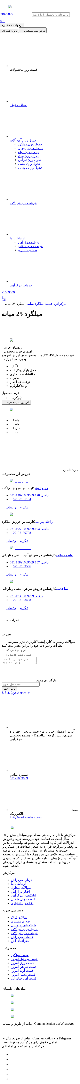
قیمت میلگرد (20, 955)
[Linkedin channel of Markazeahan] (12, 1074)
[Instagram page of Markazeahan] (12, 1069)
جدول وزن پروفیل (30, 148)
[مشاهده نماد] (40, 996)
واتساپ (11, 507)
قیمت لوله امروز (22, 970)
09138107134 (22, 499)
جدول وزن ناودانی (30, 167)
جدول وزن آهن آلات (24, 929)
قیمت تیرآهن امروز (24, 966)
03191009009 (19, 778)
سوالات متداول (21, 887)
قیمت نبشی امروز (23, 974)
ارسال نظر (9, 688)
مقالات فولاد (19, 917)
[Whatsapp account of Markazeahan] (12, 1064)
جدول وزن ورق (28, 156)
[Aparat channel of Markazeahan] (12, 1079)
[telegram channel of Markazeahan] (12, 1059)
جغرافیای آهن (20, 941)
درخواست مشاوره (12, 25)
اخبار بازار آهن (20, 891)
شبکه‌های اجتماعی (23, 925)
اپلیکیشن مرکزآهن (23, 895)
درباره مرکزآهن (28, 242)
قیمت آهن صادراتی (24, 978)
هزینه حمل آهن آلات (24, 933)
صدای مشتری (27, 250)
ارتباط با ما (18, 883)
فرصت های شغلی (30, 246)
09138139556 (22, 566)
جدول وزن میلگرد (30, 144)
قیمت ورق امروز (22, 963)
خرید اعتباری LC (22, 903)
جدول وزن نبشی (29, 163)
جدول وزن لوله (28, 152)
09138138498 (22, 599)
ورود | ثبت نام (9, 30)
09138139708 (22, 532)
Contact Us (16, 693)
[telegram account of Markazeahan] (12, 1054)
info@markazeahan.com (25, 817)
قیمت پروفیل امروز (24, 959)
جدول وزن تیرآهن (30, 160)
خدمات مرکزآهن (22, 937)
